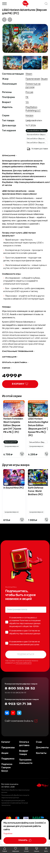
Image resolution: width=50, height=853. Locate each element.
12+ (27, 102)
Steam (29, 74)
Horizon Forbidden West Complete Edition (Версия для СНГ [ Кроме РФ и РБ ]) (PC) (13, 425)
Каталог (5, 742)
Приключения (33, 79)
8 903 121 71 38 (18, 704)
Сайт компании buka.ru (19, 721)
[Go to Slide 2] (32, 62)
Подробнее (7, 834)
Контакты (41, 753)
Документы (42, 748)
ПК (27, 97)
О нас (39, 742)
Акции (4, 753)
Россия (29, 92)
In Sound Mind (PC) (13, 488)
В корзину (18, 384)
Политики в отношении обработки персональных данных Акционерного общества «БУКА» (25, 624)
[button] (25, 38)
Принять (23, 840)
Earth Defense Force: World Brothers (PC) (35, 491)
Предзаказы (8, 748)
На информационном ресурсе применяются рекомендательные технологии (14, 803)
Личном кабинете (24, 663)
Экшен (44, 79)
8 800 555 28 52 (20, 688)
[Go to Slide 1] (12, 62)
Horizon (29, 116)
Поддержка (7, 759)
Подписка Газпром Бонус (6, 767)
